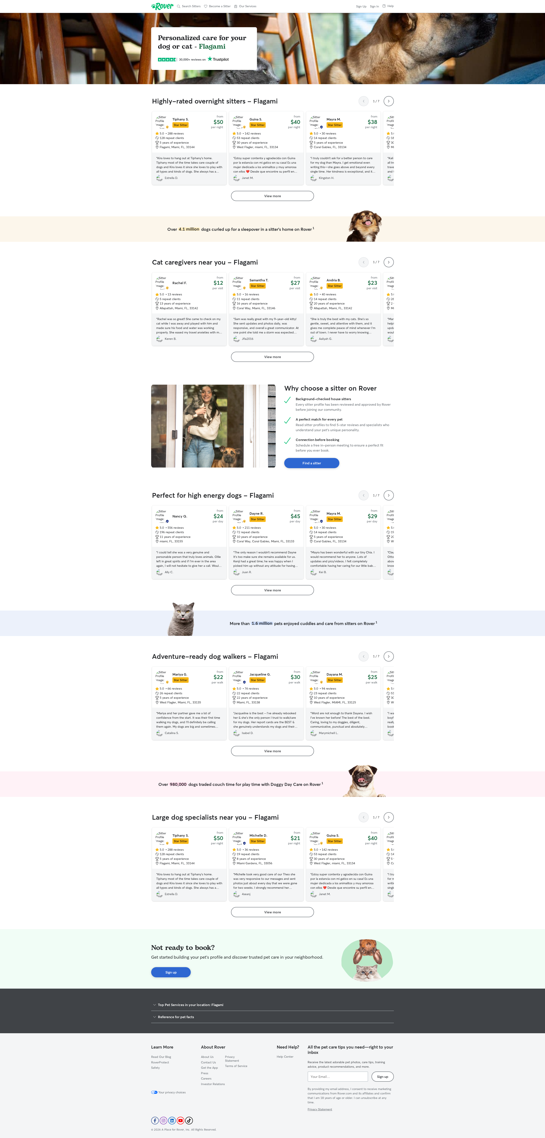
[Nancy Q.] (189, 542)
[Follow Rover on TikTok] (189, 1120)
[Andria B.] (343, 309)
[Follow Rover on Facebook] (155, 1120)
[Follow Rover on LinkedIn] (172, 1120)
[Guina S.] (266, 148)
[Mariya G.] (189, 703)
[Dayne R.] (266, 542)
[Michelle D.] (266, 864)
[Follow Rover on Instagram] (163, 1120)
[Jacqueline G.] (266, 703)
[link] (272, 196)
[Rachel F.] (189, 309)
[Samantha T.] (266, 309)
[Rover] (162, 6)
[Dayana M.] (343, 703)
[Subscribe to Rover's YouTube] (180, 1120)
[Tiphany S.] (189, 148)
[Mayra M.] (343, 148)
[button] (245, 6)
